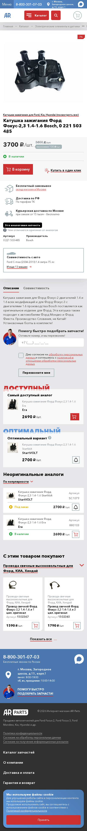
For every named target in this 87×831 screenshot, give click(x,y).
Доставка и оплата (18, 772)
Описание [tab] (11, 288)
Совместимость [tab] (36, 288)
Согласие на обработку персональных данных (32, 737)
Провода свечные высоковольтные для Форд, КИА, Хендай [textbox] (38, 568)
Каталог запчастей (18, 752)
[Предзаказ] (75, 507)
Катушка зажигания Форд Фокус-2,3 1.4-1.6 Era (34, 520)
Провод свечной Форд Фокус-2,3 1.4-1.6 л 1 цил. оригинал (21, 609)
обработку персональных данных (54, 356)
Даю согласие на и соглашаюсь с (54, 359)
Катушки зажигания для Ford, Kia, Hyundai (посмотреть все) (41, 114)
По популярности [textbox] (16, 481)
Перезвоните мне (36, 373)
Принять (43, 820)
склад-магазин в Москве (31, 189)
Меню (7, 4)
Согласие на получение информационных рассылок (35, 741)
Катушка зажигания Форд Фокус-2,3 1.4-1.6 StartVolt (35, 493)
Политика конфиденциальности (22, 733)
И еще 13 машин (17, 266)
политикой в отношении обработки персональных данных (51, 360)
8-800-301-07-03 (29, 4)
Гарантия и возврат (19, 783)
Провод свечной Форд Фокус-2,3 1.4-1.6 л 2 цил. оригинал (63, 609)
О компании (13, 762)
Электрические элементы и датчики (57, 26)
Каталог (24, 26)
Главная (8, 26)
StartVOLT (30, 453)
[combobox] (16, 481)
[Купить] (75, 534)
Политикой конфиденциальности (26, 810)
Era (24, 410)
